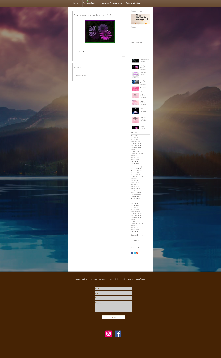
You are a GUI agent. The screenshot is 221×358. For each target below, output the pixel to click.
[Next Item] (147, 19)
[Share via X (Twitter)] (79, 51)
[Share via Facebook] (75, 51)
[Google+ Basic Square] (137, 253)
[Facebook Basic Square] (132, 253)
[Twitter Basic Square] (135, 253)
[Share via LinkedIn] (83, 51)
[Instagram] (108, 333)
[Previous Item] (134, 19)
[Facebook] (118, 333)
